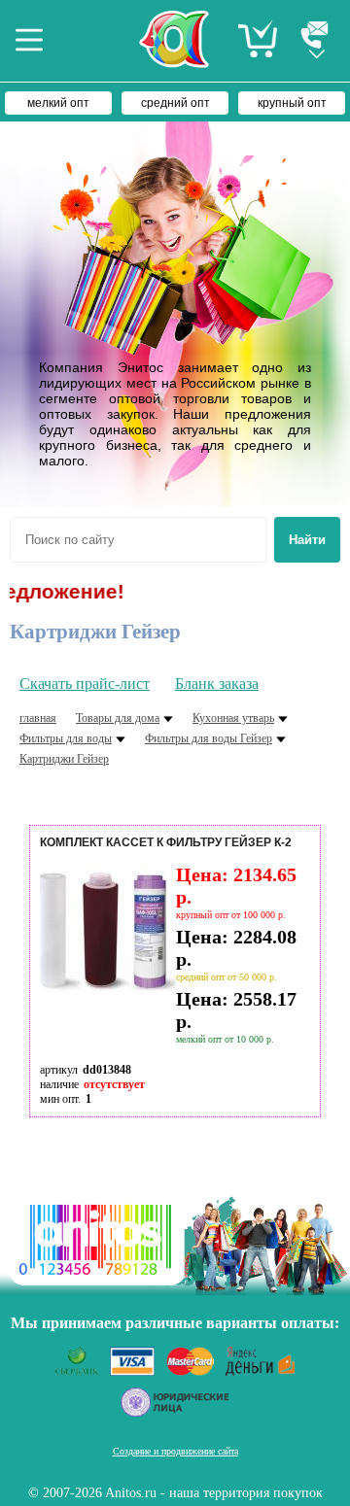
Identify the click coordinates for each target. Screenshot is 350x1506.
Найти (307, 539)
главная (37, 718)
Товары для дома (117, 718)
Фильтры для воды (65, 738)
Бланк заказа (217, 683)
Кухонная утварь (233, 718)
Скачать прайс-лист (84, 683)
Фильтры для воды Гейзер (208, 738)
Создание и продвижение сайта (175, 1451)
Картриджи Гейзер (64, 759)
